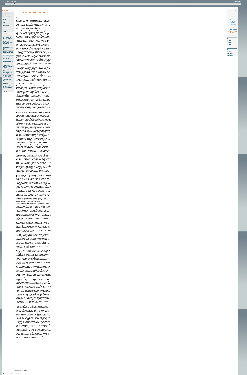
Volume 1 (229, 36)
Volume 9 (229, 51)
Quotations (5, 14)
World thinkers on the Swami (7, 63)
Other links (5, 91)
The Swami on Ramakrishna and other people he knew (7, 42)
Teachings (8, 3)
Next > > (18, 342)
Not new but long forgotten (8, 61)
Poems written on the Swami (7, 80)
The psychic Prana (233, 19)
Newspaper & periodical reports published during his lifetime (8, 69)
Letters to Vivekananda (7, 73)
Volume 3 (229, 40)
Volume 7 (229, 47)
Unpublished (230, 53)
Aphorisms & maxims (7, 12)
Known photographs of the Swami (8, 48)
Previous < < (19, 17)
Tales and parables (6, 18)
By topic (4, 19)
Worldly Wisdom (6, 25)
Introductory (232, 14)
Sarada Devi (5, 83)
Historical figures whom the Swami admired (7, 89)
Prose (4, 24)
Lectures (4, 21)
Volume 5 (229, 44)
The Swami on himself (7, 40)
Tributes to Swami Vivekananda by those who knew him (8, 66)
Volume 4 (229, 42)
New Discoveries (6, 60)
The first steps (232, 16)
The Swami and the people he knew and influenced (8, 87)
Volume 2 (229, 38)
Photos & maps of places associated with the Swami (8, 52)
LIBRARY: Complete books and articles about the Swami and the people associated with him (8, 77)
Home (234, 1)
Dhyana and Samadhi (232, 27)
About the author (6, 373)
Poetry (4, 22)
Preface (231, 12)
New (237, 1)
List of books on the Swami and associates (7, 38)
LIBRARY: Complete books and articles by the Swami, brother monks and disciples (8, 28)
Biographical (13, 3)
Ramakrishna (5, 82)
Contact (239, 1)
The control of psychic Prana (232, 22)
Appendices (230, 55)
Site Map (11, 373)
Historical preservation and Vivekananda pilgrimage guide (8, 56)
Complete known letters (7, 72)
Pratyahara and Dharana (233, 25)
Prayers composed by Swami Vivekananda (7, 16)
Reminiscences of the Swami (7, 45)
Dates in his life (6, 58)
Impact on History (6, 85)
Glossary (4, 31)
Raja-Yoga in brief (233, 29)
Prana (231, 18)
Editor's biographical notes (8, 36)
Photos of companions (7, 49)
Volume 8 (229, 49)
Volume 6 (229, 46)
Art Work (4, 53)
